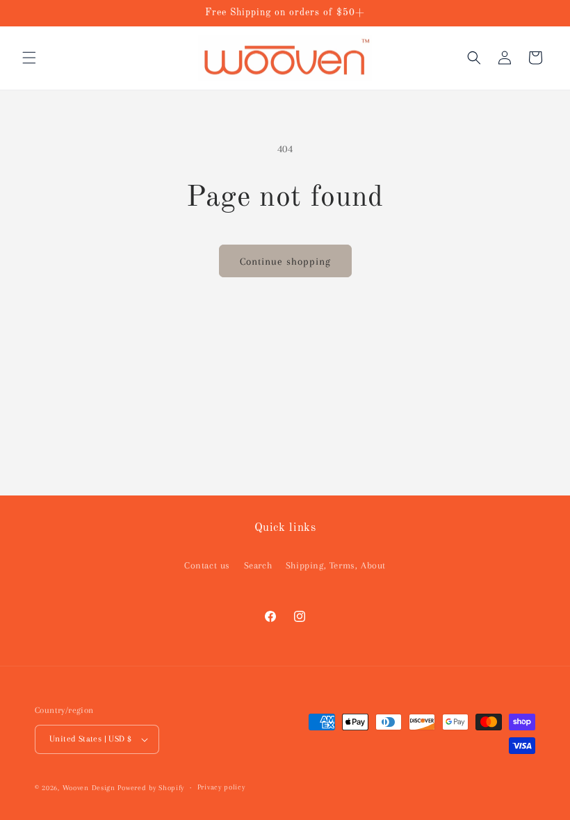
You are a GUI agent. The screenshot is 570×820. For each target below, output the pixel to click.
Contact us (207, 565)
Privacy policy (221, 787)
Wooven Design (89, 787)
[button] (29, 57)
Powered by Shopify (150, 787)
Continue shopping (285, 261)
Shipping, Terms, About (336, 565)
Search (258, 565)
